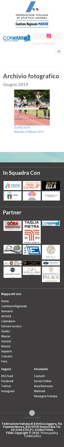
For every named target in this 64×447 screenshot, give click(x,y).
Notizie (5, 346)
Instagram (8, 391)
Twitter (6, 386)
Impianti (6, 351)
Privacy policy (49, 433)
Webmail (39, 391)
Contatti (6, 356)
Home (5, 301)
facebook (35, 36)
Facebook (7, 381)
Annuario (7, 311)
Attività (6, 316)
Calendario (8, 321)
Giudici (5, 331)
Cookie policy (32, 436)
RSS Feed (7, 376)
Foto (4, 361)
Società (6, 341)
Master (5, 336)
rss (55, 36)
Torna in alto (32, 417)
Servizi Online (42, 381)
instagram (49, 36)
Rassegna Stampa (45, 396)
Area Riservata (43, 386)
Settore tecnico (11, 326)
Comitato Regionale (14, 306)
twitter (42, 36)
